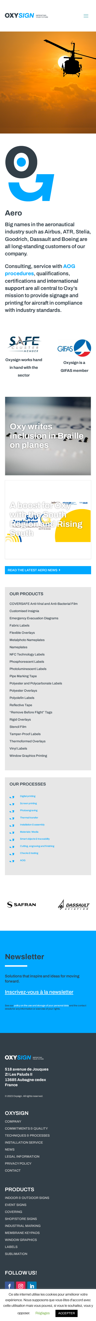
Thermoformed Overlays (27, 741)
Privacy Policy (18, 1163)
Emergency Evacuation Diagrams (34, 618)
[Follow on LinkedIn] (32, 1286)
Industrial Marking (23, 1226)
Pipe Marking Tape (23, 676)
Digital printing (27, 796)
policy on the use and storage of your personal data (41, 1005)
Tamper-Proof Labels (25, 734)
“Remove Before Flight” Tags (31, 712)
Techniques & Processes (27, 1135)
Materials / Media (29, 832)
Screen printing (28, 803)
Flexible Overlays (22, 632)
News (9, 1149)
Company (13, 1121)
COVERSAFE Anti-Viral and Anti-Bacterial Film (44, 604)
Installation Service (24, 1142)
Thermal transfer (29, 817)
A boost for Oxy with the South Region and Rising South (46, 519)
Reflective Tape (21, 705)
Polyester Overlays (23, 690)
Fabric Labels (19, 625)
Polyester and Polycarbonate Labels (36, 683)
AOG (22, 860)
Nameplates (18, 647)
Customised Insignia (24, 611)
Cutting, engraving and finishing (37, 846)
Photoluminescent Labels (28, 669)
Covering (13, 1212)
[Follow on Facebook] (9, 1286)
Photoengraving (29, 810)
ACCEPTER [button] (66, 1313)
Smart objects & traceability (35, 839)
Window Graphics (21, 1240)
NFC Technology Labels (27, 654)
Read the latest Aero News (33, 570)
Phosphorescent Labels (27, 661)
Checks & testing (29, 853)
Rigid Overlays (20, 719)
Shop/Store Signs (21, 1219)
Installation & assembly (32, 824)
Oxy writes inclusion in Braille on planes (47, 436)
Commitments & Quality (26, 1128)
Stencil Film (18, 727)
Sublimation (16, 1254)
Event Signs (15, 1205)
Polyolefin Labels (22, 698)
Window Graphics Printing (28, 755)
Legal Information (22, 1156)
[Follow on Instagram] (20, 1286)
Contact (13, 1170)
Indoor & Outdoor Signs (27, 1198)
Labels (11, 1247)
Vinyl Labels (18, 748)
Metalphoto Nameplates (27, 640)
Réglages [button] (42, 1313)
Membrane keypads (22, 1233)
